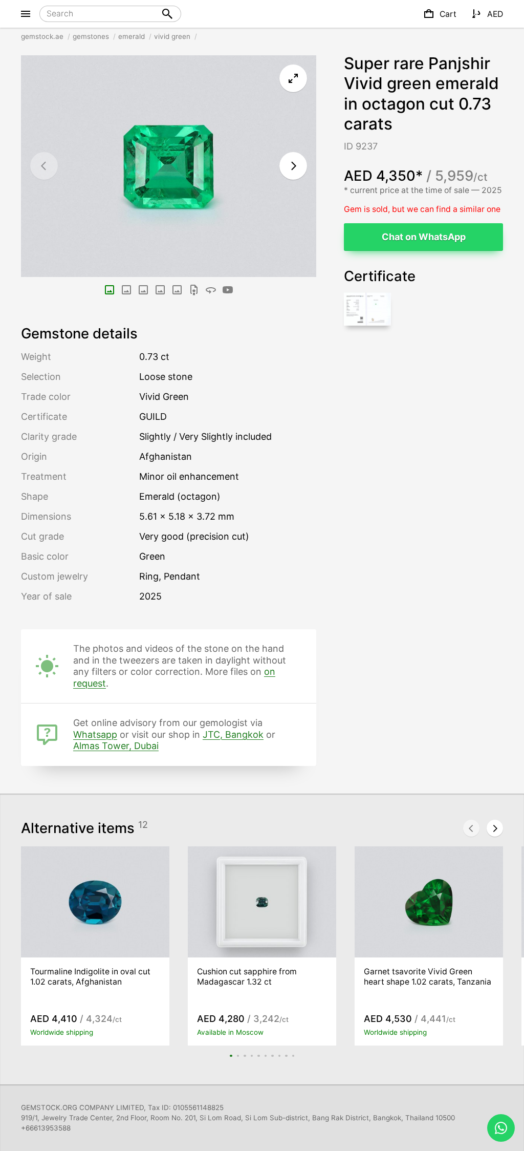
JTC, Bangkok (233, 734)
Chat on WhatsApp (424, 236)
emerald (131, 36)
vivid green (172, 36)
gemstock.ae (42, 36)
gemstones (91, 36)
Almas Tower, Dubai (116, 745)
